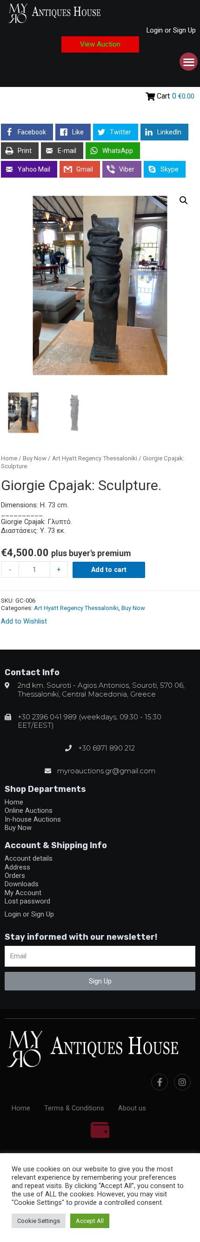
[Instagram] (182, 1082)
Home (9, 458)
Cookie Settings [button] (38, 1220)
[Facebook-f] (159, 1082)
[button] (100, 44)
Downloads (22, 884)
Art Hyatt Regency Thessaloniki (94, 458)
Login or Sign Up (171, 30)
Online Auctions (29, 810)
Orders (15, 875)
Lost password (27, 901)
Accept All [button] (90, 1220)
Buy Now (35, 458)
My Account (23, 893)
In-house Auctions (33, 819)
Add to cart (109, 569)
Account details (29, 858)
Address (17, 867)
